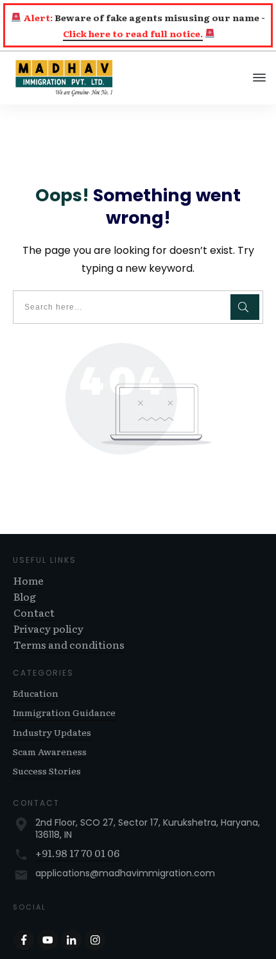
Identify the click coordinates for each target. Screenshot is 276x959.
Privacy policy (48, 628)
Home (28, 580)
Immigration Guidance (64, 712)
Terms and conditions (69, 644)
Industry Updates (52, 732)
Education (35, 693)
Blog (24, 596)
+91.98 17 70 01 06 (77, 852)
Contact (34, 612)
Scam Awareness (50, 751)
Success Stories (47, 770)
